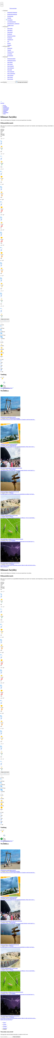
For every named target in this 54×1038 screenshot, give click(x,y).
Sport (12, 516)
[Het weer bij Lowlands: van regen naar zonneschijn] (10, 466)
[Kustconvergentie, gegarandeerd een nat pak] (10, 490)
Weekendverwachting (15, 418)
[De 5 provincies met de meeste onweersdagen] (10, 561)
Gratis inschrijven (16, 1036)
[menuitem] (28, 18)
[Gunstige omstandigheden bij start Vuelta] (10, 514)
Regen (12, 492)
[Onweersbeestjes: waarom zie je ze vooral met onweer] (10, 537)
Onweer (12, 564)
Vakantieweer (13, 445)
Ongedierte (13, 540)
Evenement (13, 469)
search (2, 82)
